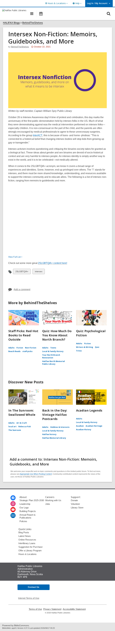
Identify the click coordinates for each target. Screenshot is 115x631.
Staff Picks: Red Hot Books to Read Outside (23, 335)
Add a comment (22, 289)
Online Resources (27, 539)
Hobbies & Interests (59, 427)
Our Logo (24, 507)
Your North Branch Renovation (51, 356)
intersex (38, 272)
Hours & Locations (27, 554)
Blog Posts (23, 532)
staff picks (27, 351)
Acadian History (83, 429)
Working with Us (53, 500)
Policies (23, 521)
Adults (11, 347)
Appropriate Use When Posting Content (36, 474)
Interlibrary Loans (26, 543)
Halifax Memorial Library (54, 438)
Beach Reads (14, 351)
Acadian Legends (89, 410)
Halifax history (49, 434)
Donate (74, 500)
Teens (53, 347)
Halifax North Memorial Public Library (53, 362)
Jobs (47, 504)
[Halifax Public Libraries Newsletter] (13, 515)
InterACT (37, 135)
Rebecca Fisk (24, 426)
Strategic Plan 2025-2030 (31, 500)
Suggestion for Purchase (30, 547)
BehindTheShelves (32, 23)
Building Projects (27, 511)
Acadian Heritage (94, 426)
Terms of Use (35, 609)
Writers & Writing (84, 347)
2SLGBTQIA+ (21, 272)
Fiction (19, 347)
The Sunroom (14, 430)
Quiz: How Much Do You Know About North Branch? (57, 335)
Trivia (79, 350)
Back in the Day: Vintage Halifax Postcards (54, 414)
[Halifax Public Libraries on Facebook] (13, 497)
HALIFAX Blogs (11, 23)
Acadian (80, 426)
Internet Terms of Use (28, 598)
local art (12, 426)
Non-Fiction (30, 347)
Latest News (24, 536)
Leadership (24, 504)
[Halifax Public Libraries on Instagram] (13, 503)
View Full (14, 257)
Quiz (97, 347)
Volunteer (75, 504)
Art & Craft (21, 423)
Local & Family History (52, 351)
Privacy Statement (52, 609)
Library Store (77, 507)
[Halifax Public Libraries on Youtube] (13, 509)
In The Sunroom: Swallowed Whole (21, 412)
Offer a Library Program (30, 550)
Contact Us (33, 587)
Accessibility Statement (74, 609)
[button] (56, 3)
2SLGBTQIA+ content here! (52, 263)
